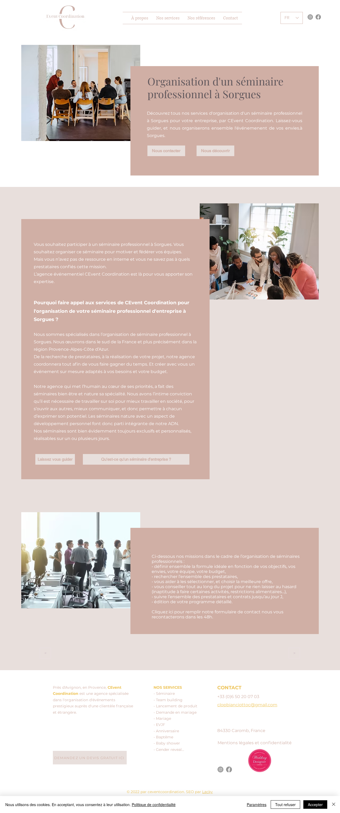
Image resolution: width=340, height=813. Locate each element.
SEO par (194, 791)
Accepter (315, 804)
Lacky (207, 791)
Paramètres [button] (256, 804)
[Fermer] (333, 804)
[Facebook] (318, 17)
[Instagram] (310, 17)
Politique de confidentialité (154, 804)
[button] (168, 18)
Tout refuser (285, 804)
